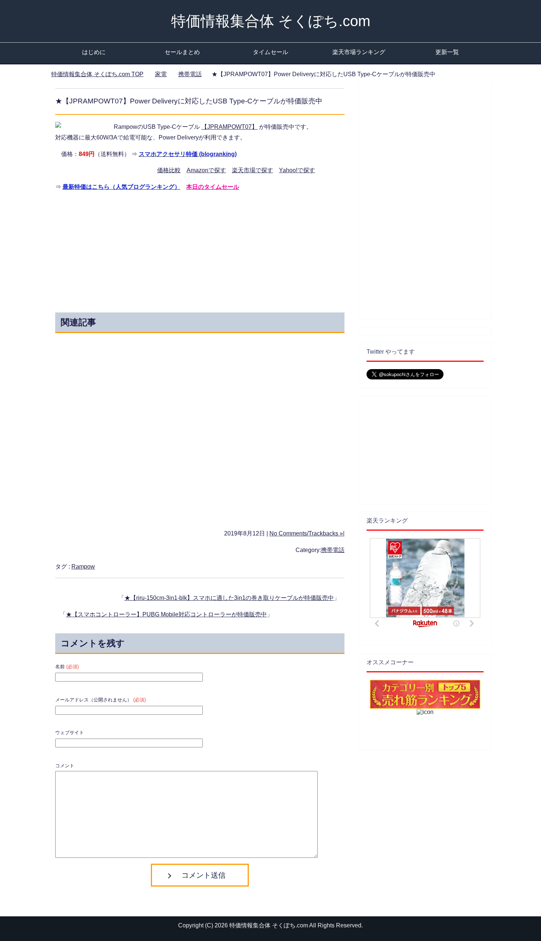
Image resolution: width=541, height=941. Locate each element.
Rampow (83, 566)
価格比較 (169, 170)
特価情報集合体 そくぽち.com (270, 21)
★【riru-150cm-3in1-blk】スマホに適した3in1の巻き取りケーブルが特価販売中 (229, 598)
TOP (97, 74)
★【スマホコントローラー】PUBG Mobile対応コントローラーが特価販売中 (166, 614)
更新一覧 (447, 52)
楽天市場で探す (252, 170)
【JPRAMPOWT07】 (229, 127)
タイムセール (270, 52)
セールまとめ (182, 52)
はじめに (94, 52)
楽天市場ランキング (358, 52)
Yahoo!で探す (297, 170)
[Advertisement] (133, 249)
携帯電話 (332, 550)
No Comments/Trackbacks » (306, 533)
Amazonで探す (206, 170)
